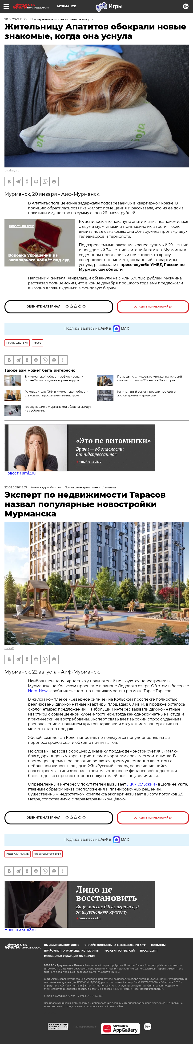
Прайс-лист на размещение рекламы (71, 950)
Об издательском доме (61, 945)
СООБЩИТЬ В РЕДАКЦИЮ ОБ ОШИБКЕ (69, 956)
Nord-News (38, 691)
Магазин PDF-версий (120, 950)
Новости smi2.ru (20, 473)
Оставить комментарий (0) (153, 306)
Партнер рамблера (84, 1026)
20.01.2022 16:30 (15, 19)
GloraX (9, 648)
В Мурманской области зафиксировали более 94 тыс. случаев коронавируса (54, 378)
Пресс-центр (149, 950)
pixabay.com (13, 170)
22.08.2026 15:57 (15, 487)
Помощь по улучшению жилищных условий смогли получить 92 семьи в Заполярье (149, 378)
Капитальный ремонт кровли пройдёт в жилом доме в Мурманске (146, 393)
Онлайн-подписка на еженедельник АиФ (115, 945)
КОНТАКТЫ (158, 945)
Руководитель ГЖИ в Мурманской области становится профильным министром (56, 393)
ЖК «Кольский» (142, 784)
